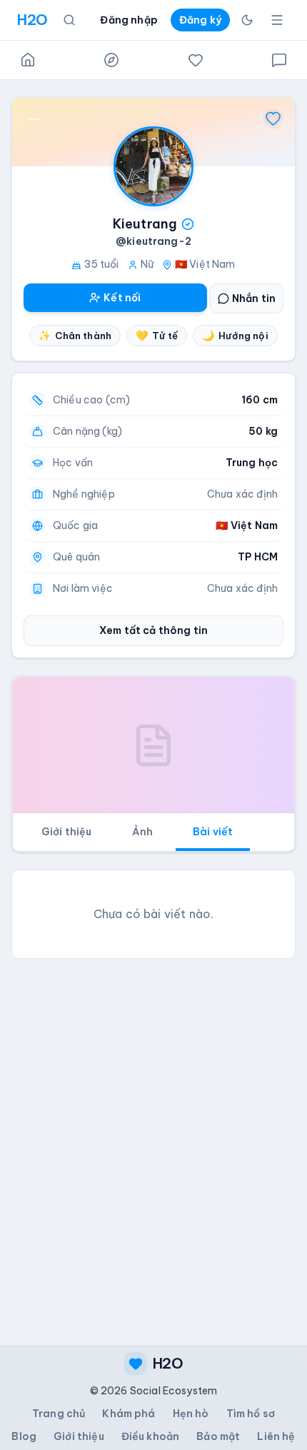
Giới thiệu (66, 831)
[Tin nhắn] (279, 60)
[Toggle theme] (247, 20)
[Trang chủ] (27, 60)
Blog (23, 1436)
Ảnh (142, 831)
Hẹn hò (191, 1413)
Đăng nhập (128, 20)
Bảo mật (218, 1436)
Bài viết (213, 831)
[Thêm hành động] (33, 119)
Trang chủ (58, 1413)
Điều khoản (150, 1436)
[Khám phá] (111, 60)
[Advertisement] (153, 1123)
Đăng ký (200, 20)
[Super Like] (273, 119)
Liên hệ (276, 1436)
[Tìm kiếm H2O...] (69, 20)
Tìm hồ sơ (250, 1413)
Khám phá (128, 1413)
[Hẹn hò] (195, 60)
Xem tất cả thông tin (153, 630)
